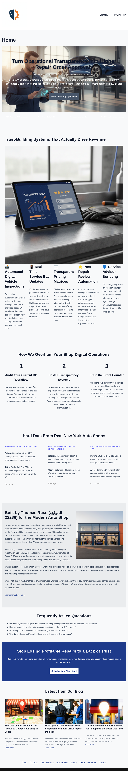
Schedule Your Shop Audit (64, 671)
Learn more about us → (15, 595)
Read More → (10, 748)
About (24, 762)
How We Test (62, 762)
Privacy (73, 762)
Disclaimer (91, 762)
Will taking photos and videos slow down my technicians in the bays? (39, 630)
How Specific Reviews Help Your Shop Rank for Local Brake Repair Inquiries (63, 728)
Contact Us (105, 15)
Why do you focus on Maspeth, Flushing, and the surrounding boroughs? (40, 634)
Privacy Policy (119, 15)
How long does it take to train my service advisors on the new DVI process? (42, 627)
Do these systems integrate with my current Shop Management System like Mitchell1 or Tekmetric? (53, 624)
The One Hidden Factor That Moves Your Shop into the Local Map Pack (104, 727)
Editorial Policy (47, 762)
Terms (82, 762)
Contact (102, 762)
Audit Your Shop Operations (64, 97)
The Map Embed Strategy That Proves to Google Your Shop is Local (21, 728)
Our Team (34, 762)
